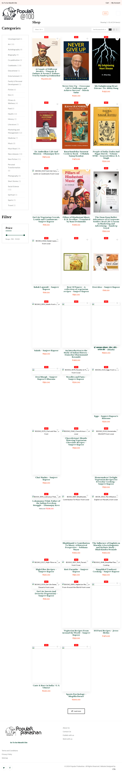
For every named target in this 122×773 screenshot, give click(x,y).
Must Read (14, 149)
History (12, 119)
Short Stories (14, 181)
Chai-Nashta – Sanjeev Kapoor (46, 478)
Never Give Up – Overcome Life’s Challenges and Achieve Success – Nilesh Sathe (76, 89)
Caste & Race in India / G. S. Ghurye (46, 686)
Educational (14, 71)
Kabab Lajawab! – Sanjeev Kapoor (46, 288)
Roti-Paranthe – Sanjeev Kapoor (76, 570)
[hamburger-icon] (105, 13)
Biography (13, 55)
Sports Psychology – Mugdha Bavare (76, 695)
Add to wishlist (57, 38)
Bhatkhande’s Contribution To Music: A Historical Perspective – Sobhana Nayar (76, 546)
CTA (113, 769)
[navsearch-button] (118, 13)
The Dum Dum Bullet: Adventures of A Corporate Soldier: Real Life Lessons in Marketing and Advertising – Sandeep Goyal (106, 222)
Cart (107, 3)
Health (12, 114)
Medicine (13, 138)
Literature (13, 124)
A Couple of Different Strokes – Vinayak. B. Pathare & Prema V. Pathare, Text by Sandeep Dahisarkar (46, 72)
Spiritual (12, 195)
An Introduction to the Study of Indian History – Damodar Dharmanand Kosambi (76, 353)
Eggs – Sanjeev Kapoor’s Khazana (106, 417)
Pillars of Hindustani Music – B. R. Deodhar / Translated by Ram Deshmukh (76, 219)
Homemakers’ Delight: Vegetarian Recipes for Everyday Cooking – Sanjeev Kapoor (106, 480)
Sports (12, 200)
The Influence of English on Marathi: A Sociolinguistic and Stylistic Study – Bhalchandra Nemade (106, 546)
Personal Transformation (14, 167)
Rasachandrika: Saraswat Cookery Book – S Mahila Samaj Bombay (76, 153)
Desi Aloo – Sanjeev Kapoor (106, 287)
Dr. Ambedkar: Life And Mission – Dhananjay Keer (46, 152)
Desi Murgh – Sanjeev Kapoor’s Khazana (46, 378)
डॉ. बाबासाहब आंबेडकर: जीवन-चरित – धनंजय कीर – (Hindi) (106, 348)
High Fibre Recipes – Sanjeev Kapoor (46, 570)
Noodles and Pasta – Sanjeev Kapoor (76, 378)
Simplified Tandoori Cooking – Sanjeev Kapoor (106, 570)
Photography (14, 176)
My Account (115, 3)
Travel (12, 205)
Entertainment (15, 76)
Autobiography (15, 49)
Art (11, 44)
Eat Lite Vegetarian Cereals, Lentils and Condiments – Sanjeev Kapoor (46, 219)
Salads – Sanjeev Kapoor (46, 350)
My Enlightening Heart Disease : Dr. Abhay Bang (106, 87)
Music (11, 143)
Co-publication (15, 60)
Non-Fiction (14, 159)
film (11, 95)
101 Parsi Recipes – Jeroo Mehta (106, 632)
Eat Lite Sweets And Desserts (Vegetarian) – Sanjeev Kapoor (46, 593)
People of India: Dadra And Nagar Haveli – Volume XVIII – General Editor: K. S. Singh (106, 154)
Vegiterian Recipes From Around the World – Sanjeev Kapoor (76, 633)
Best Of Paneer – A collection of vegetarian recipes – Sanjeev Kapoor (76, 289)
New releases (15, 154)
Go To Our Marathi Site (9, 3)
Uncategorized (15, 39)
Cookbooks (14, 65)
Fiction (12, 90)
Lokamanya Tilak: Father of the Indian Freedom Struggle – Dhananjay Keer (46, 503)
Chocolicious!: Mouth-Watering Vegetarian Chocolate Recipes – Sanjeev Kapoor (76, 441)
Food (11, 108)
